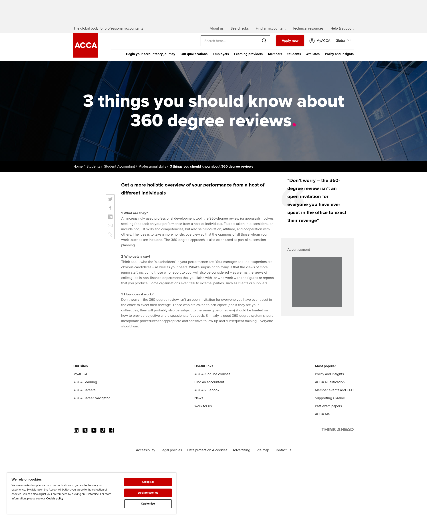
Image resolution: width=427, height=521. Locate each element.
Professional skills (152, 166)
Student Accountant (119, 166)
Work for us (203, 406)
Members (275, 54)
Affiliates (313, 54)
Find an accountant (209, 382)
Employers (221, 54)
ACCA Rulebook (206, 390)
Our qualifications (194, 54)
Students (294, 54)
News (198, 398)
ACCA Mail (323, 414)
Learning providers (248, 54)
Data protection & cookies (207, 450)
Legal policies (171, 450)
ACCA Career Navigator (91, 398)
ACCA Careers (84, 390)
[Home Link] (338, 430)
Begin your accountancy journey (150, 54)
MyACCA (80, 374)
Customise (148, 503)
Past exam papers (328, 406)
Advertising (241, 450)
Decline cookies (148, 493)
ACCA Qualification (330, 382)
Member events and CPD (334, 390)
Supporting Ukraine (330, 398)
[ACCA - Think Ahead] (85, 56)
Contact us (282, 450)
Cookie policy (54, 498)
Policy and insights (339, 54)
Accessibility (145, 450)
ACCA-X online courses (212, 374)
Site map (262, 450)
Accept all (148, 482)
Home (78, 166)
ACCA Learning (85, 382)
